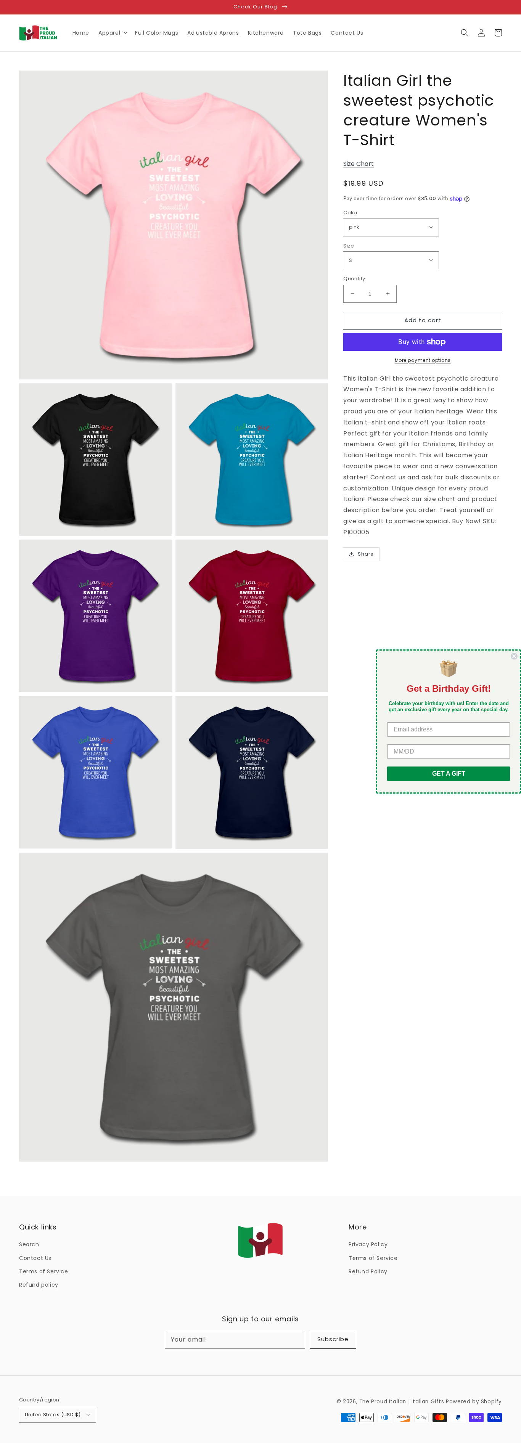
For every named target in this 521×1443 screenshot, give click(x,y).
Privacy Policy (368, 1244)
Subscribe (333, 1339)
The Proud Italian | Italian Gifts (401, 1401)
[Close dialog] (514, 656)
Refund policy (38, 1285)
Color (350, 212)
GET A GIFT (448, 773)
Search (29, 1244)
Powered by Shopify (474, 1401)
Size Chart (358, 163)
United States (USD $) (52, 1414)
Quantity (354, 278)
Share (365, 554)
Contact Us (35, 1258)
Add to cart (422, 320)
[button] (464, 32)
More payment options (423, 360)
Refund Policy (368, 1271)
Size (348, 245)
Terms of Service (43, 1271)
